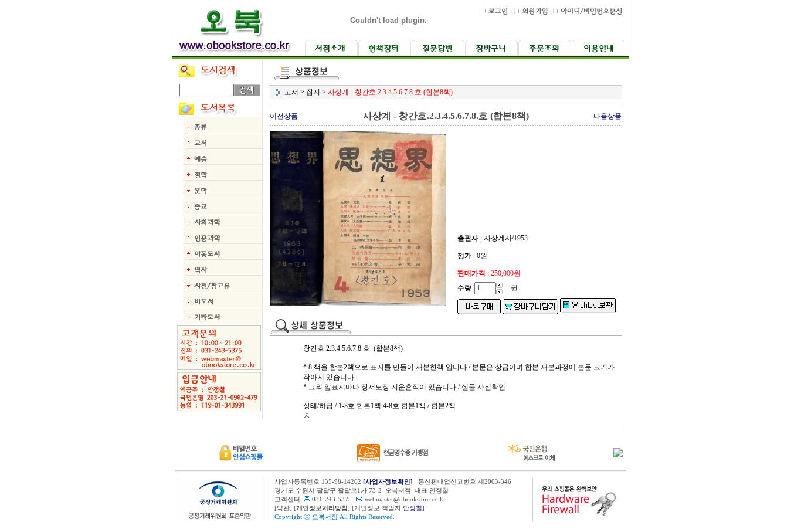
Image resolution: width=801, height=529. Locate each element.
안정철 (412, 508)
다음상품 (607, 116)
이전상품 (284, 116)
